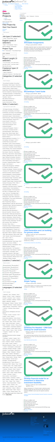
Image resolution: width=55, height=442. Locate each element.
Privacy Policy (7, 440)
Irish (18, 338)
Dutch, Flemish (17, 318)
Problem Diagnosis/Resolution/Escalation (11, 227)
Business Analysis (6, 136)
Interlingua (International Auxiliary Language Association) (11, 336)
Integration (20, 186)
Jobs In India (33, 419)
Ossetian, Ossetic (6, 365)
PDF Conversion (6, 222)
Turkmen (12, 384)
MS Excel (4, 215)
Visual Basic (12, 251)
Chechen (5, 308)
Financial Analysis (15, 172)
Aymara (4, 299)
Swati (4, 379)
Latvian (4, 346)
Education (18, 157)
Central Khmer (14, 306)
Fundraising (15, 177)
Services (37, 16)
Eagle (4, 157)
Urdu (16, 386)
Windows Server (16, 256)
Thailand (8, 279)
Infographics (5, 186)
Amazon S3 (12, 121)
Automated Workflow (7, 131)
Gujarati (8, 328)
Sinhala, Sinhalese (17, 372)
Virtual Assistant (6, 251)
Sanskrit (12, 370)
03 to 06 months (14, 62)
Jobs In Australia (33, 417)
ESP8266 (17, 165)
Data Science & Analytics (16, 86)
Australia (9, 265)
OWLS (20, 218)
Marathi (11, 353)
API (15, 124)
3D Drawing (5, 110)
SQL (20, 244)
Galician (17, 323)
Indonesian (14, 184)
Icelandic (10, 331)
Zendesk (14, 258)
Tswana (4, 384)
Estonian (19, 319)
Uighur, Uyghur (6, 386)
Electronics (13, 158)
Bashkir (18, 299)
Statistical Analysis (6, 246)
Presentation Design (7, 225)
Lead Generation (17, 95)
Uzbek (19, 386)
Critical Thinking (6, 148)
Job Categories (16, 3)
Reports (10, 232)
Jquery (4, 193)
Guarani (4, 328)
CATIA (16, 140)
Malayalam (13, 352)
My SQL (15, 215)
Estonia (16, 267)
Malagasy (4, 352)
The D (25, 138)
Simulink (7, 236)
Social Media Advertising (8, 239)
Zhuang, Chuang (14, 391)
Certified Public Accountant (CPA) (9, 141)
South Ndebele (13, 376)
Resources (5, 3)
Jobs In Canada (33, 418)
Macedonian (17, 350)
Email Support (16, 160)
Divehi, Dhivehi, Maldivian (8, 318)
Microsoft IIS (12, 208)
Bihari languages (6, 303)
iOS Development (15, 189)
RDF (19, 230)
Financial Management (7, 174)
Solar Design (15, 241)
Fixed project (8, 50)
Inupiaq (15, 338)
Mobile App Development (8, 100)
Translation (5, 96)
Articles (6, 5)
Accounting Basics (18, 112)
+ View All (32, 424)
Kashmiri (8, 341)
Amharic (9, 296)
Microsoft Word (6, 213)
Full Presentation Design (7, 177)
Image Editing (5, 90)
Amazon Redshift (6, 121)
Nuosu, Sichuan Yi (15, 362)
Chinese (4, 309)
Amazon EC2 (15, 119)
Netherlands (16, 272)
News (6, 439)
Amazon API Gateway (7, 119)
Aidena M (45, 419)
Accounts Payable (16, 114)
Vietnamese (8, 388)
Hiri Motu (20, 330)
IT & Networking (18, 5)
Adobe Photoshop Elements (16, 117)
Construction (5, 146)
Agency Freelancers (7, 72)
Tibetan (17, 381)
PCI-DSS (18, 220)
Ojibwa (13, 364)
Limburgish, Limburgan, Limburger (9, 348)
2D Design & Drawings (7, 109)
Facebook (16, 167)
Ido (14, 331)
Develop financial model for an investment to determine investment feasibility (36, 380)
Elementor (18, 158)
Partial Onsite (10, 38)
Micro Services (25, 3)
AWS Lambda (15, 131)
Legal (4, 95)
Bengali (13, 301)
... (41, 242)
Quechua (5, 369)
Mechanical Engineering (17, 91)
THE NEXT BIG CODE (47, 432)
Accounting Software (7, 114)
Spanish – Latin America (7, 242)
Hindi (16, 330)
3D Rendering (5, 112)
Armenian (4, 297)
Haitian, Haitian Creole (15, 328)
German (13, 324)
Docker (19, 155)
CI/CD (10, 143)
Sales (21, 234)
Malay (9, 352)
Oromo (20, 364)
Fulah (4, 323)
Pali (12, 365)
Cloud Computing (16, 143)
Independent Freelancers (8, 74)
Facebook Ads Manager (7, 169)
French (18, 321)
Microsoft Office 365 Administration (10, 210)
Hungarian (5, 331)
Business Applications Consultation (10, 138)
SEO (4, 236)
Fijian (11, 321)
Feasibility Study (13, 170)
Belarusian (9, 301)
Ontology (4, 218)
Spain (16, 278)
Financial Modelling (16, 174)
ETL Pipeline (5, 167)
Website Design (19, 254)
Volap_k (13, 388)
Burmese (10, 304)
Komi (4, 343)
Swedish (7, 379)
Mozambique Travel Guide (34, 91)
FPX (44, 421)
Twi (16, 384)
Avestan (18, 297)
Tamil (4, 381)
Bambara (14, 299)
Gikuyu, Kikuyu (19, 324)
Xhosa (18, 389)
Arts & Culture (5, 129)
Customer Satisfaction (17, 148)
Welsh (4, 389)
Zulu (19, 391)
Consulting (11, 146)
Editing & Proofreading (10, 157)
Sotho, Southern (6, 376)
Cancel (21, 20)
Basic (4, 44)
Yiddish (4, 391)
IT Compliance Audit (12, 191)
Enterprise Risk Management (8, 165)
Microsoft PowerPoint (7, 212)
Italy (14, 270)
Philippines (16, 276)
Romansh (10, 369)
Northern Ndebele (6, 358)
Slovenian (9, 374)
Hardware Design (17, 181)
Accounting (16, 83)
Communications (17, 145)
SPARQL (14, 242)
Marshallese (16, 353)
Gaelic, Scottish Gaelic (10, 323)
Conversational (10, 44)
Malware (13, 201)
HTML (14, 182)
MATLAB (13, 203)
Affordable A (26, 41)
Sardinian (17, 370)
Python (4, 230)
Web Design (16, 253)
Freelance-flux (27, 228)
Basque (4, 301)
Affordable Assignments (34, 43)
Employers (32, 16)
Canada (8, 267)
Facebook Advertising (17, 169)
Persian (11, 367)
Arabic (13, 296)
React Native (5, 232)
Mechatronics (5, 206)
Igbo (17, 331)
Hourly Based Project (16, 50)
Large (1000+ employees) (14, 196)
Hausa (4, 330)
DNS (16, 155)
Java (18, 191)
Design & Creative (18, 8)
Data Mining (16, 152)
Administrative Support (7, 116)
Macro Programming (7, 201)
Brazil (17, 265)
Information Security (13, 186)
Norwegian (5, 360)
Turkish (8, 384)
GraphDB (4, 181)
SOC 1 (4, 237)
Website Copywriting (11, 254)
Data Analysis (5, 152)
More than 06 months (7, 66)
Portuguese (20, 367)
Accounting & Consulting (8, 83)
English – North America (7, 164)
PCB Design (13, 220)
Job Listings (10, 3)
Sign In (4, 10)
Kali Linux (8, 193)
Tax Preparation (16, 248)
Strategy (13, 246)
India (8, 270)
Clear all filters (5, 23)
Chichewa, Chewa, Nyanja (13, 308)
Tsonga (18, 382)
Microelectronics (12, 206)
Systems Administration (7, 102)
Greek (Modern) (6, 326)
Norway (18, 274)
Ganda (4, 324)
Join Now (4, 11)
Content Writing (17, 146)
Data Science (11, 153)
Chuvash (5, 314)
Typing (19, 249)
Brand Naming (16, 134)
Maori (7, 353)
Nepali (19, 357)
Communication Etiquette (8, 145)
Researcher (20, 232)
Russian (18, 369)
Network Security (16, 217)
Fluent (15, 44)
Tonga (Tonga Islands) (11, 382)
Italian (4, 340)
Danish (12, 316)
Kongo (7, 343)
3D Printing (17, 110)
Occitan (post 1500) (7, 364)
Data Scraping (18, 153)
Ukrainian (12, 386)
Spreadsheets (15, 244)
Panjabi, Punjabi (17, 365)
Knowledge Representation (8, 194)
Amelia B (26, 89)
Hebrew (7, 330)
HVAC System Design (7, 184)
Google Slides (7, 179)
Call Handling (5, 140)
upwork (9, 96)
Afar (10, 294)
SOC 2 (7, 237)
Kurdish (15, 343)
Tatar (7, 381)
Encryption (5, 162)
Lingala (19, 348)
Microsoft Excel (6, 208)
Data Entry (18, 84)
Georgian (8, 324)
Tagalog (12, 379)
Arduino (15, 128)
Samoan (4, 370)
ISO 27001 (5, 191)
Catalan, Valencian (6, 306)
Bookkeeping (5, 84)
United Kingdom (10, 283)
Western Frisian (9, 389)
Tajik (20, 379)
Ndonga (15, 357)
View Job (26, 68)
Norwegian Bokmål (12, 360)
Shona (8, 372)
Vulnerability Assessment (8, 253)
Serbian (4, 372)
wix (21, 256)
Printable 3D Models (16, 225)
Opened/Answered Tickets (12, 218)
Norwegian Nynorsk (7, 362)
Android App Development (8, 124)
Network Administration (7, 217)
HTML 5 (17, 182)
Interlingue (5, 338)
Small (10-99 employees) (15, 236)
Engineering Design (12, 162)
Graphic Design (14, 88)
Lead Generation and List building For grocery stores (37, 231)
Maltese (18, 352)
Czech (8, 316)
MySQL (19, 215)
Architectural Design (7, 126)
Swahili (18, 377)
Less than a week (14, 64)
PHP (11, 222)
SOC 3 (11, 237)
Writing (14, 102)
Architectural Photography (8, 128)
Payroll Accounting (6, 220)
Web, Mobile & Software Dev (8, 98)
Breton (20, 303)
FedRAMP (19, 170)
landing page (5, 196)
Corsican (14, 314)
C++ (19, 138)
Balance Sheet (5, 133)
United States (9, 285)
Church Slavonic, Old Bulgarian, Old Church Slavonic (11, 312)
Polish (15, 367)
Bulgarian (5, 304)
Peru (7, 276)
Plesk (9, 224)
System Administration (7, 248)
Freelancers (23, 16)
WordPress (15, 222)
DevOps (4, 155)
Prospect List (16, 229)
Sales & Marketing (18, 6)
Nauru (4, 357)
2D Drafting (15, 109)
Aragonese (18, 296)
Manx (4, 353)
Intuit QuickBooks (14, 188)
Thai (14, 381)
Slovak (4, 374)
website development (7, 256)
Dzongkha (5, 319)
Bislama (12, 303)
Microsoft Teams (15, 212)
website (4, 254)
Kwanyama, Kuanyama (7, 345)
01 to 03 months (6, 62)
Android (14, 122)
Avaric (14, 297)
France (8, 269)
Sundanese (13, 377)
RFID (4, 234)
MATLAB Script (19, 203)
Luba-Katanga (11, 350)
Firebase (13, 176)
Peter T (44, 430)
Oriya (17, 364)
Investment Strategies (7, 189)
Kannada (18, 340)
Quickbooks (8, 230)
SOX (20, 241)
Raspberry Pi (14, 230)
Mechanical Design (7, 205)
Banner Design (12, 133)
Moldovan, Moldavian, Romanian (9, 355)
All (4, 50)
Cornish (9, 314)
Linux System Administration (16, 198)
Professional (13, 46)
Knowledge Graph (14, 193)
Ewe (3, 321)
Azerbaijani (9, 299)
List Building (5, 200)
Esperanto (14, 319)
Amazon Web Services (7, 122)
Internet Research (6, 188)
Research (15, 232)
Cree (18, 314)
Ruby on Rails (16, 234)
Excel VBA (10, 167)
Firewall (17, 176)
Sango (8, 370)
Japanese (8, 340)
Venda (4, 388)
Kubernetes (16, 194)
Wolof (15, 389)
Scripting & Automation (8, 93)
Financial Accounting (7, 172)
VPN (17, 251)
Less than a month (6, 64)
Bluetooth (4, 134)
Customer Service (6, 86)
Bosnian (16, 303)
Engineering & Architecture (14, 90)
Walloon (18, 388)
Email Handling (9, 160)
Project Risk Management (8, 229)
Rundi (14, 369)
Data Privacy (5, 153)
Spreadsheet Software (7, 244)
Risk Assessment (9, 234)
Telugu (10, 381)
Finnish (14, 321)
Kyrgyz (14, 345)
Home (6, 18)
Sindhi (12, 372)
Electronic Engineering (7, 91)
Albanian (4, 296)
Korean (11, 343)
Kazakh (12, 341)
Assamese (10, 297)
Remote (15, 38)
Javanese (13, 340)
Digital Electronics (10, 155)
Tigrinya (4, 382)
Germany (16, 269)
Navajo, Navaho (9, 357)
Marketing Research (7, 203)
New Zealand (9, 274)
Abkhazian (5, 294)
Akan (18, 294)
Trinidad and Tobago (11, 281)
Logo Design (11, 200)
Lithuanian (5, 350)
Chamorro (20, 306)
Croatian (4, 316)
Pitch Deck (5, 224)
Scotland (8, 278)
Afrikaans (14, 294)
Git (3, 179)
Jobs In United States (34, 423)
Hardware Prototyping (7, 182)
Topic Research (13, 249)
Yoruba (8, 391)
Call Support (11, 140)
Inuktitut (10, 338)
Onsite (4, 38)
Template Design (6, 249)
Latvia (8, 272)
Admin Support (18, 7)
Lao (17, 345)
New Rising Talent (17, 74)
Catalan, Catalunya (17, 304)
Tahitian (16, 379)
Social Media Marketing (7, 241)
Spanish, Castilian (6, 377)
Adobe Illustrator (16, 116)
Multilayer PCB (10, 215)
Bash (17, 133)
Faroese (7, 321)
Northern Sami (14, 358)
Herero (12, 330)
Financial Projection (6, 176)
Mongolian (19, 355)
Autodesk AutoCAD (13, 129)
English (18, 162)
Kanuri (4, 341)
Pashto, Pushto (6, 367)
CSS (11, 148)
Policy (12, 224)
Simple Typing (30, 281)
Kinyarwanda (17, 341)
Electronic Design (6, 158)
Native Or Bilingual (6, 46)
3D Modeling (11, 110)
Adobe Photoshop (6, 117)
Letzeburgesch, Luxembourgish (14, 346)
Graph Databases (14, 179)
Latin (20, 345)
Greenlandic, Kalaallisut (16, 326)
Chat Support (5, 143)
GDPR (20, 177)
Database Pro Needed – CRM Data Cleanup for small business (38, 329)
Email (4, 160)
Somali (14, 374)
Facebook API (6, 170)
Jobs (28, 16)
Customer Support (15, 150)
